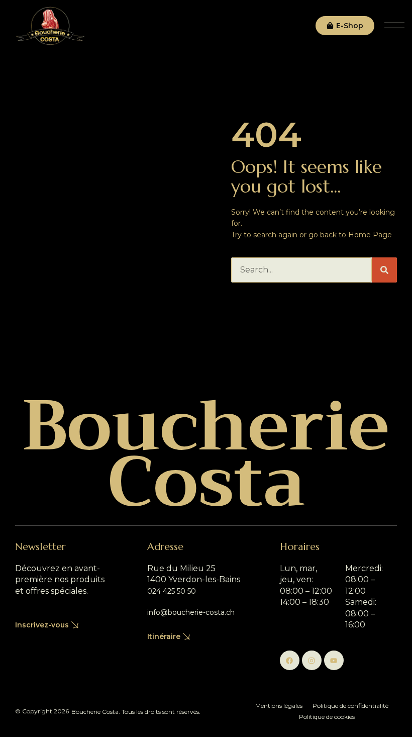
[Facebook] (289, 660)
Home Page (370, 234)
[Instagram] (312, 660)
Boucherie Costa (206, 454)
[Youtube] (334, 660)
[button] (394, 26)
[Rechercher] (384, 270)
